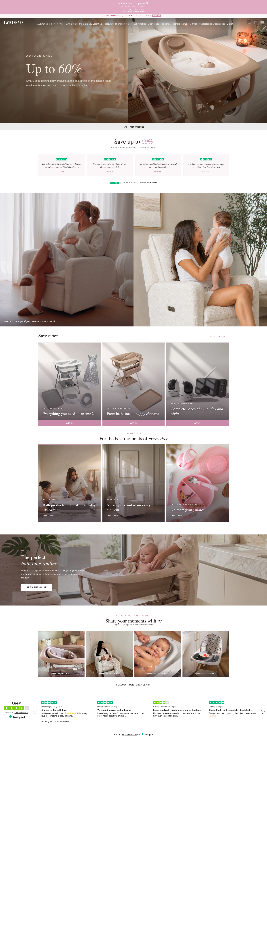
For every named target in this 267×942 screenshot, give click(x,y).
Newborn (186, 23)
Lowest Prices (57, 23)
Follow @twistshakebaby (133, 685)
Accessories (219, 23)
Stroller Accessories (202, 23)
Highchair (120, 23)
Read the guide (37, 587)
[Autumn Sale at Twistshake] (133, 70)
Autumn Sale (43, 23)
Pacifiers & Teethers (170, 23)
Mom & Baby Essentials (90, 23)
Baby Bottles (140, 23)
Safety (129, 23)
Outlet (230, 23)
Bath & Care (72, 23)
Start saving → (219, 337)
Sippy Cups (153, 23)
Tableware (109, 23)
